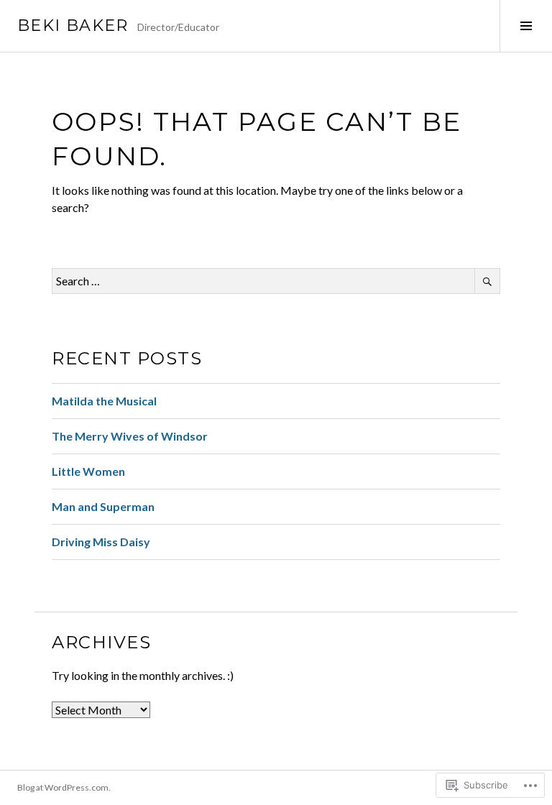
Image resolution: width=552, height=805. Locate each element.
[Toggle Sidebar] (526, 26)
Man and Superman (103, 506)
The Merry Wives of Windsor (130, 436)
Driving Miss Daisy (101, 541)
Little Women (88, 471)
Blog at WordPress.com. (64, 787)
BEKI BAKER (73, 25)
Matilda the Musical (104, 401)
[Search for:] (276, 281)
